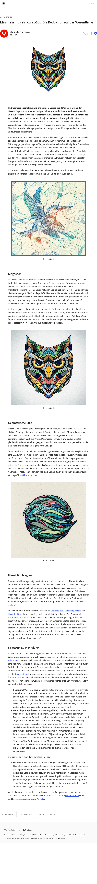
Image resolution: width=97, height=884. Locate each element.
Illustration (26, 814)
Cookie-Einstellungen (76, 835)
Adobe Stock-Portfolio (34, 799)
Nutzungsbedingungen (61, 835)
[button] (12, 830)
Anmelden (91, 3)
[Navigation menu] (3, 3)
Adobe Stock (14, 660)
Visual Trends (6, 17)
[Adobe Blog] (10, 3)
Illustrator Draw (30, 475)
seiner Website (72, 795)
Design (41, 814)
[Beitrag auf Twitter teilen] (84, 33)
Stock (52, 814)
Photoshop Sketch (73, 610)
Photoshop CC (57, 610)
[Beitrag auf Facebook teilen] (91, 33)
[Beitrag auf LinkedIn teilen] (88, 33)
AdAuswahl (61, 838)
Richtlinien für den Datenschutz (43, 835)
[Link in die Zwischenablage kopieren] (95, 33)
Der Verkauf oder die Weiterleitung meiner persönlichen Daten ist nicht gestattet (29, 838)
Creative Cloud (22, 674)
